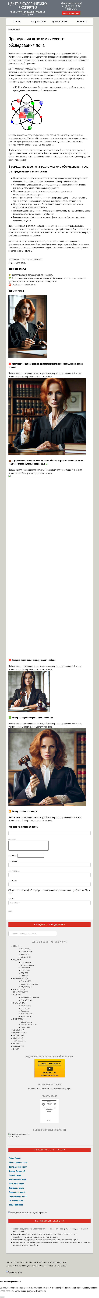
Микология (25, 954)
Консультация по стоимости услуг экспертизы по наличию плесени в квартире (47, 1234)
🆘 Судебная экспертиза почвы (22, 284)
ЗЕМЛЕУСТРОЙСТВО (20, 992)
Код (14, 839)
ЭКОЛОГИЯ (17, 946)
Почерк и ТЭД (26, 981)
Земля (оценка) (26, 1000)
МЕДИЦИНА (17, 959)
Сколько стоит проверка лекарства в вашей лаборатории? (55, 1240)
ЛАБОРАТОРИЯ (18, 1046)
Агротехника (25, 949)
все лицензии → (14, 1137)
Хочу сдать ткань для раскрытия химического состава (38, 1237)
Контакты (82, 21)
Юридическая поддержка (49, 924)
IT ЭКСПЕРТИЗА (19, 1003)
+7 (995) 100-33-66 (71, 6)
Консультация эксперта (49, 1220)
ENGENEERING (18, 1019)
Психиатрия (25, 968)
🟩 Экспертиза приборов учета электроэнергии (30, 717)
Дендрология (26, 957)
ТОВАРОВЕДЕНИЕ (19, 1041)
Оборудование (26, 1022)
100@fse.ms (71, 9)
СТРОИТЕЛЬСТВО (19, 989)
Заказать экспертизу (71, 13)
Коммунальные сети (28, 1025)
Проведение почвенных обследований (25, 259)
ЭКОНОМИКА (18, 1038)
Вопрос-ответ (38, 21)
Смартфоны (25, 1011)
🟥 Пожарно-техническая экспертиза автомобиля (31, 660)
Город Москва (15, 1158)
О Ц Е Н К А (17, 995)
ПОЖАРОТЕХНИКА (20, 1033)
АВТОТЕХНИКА (18, 1030)
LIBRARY (16, 1049)
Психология (25, 970)
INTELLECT (17, 1044)
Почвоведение (14, 29)
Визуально (10, 839)
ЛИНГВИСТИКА (18, 1035)
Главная (17, 21)
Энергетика (25, 1027)
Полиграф (24, 976)
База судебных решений (37, 1213)
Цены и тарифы (60, 21)
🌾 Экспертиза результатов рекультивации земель (30, 275)
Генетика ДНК (26, 962)
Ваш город (12, 880)
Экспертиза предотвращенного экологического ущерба (49, 1088)
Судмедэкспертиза (28, 965)
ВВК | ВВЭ (24, 973)
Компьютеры (26, 1006)
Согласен (2, 1296)
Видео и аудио (26, 987)
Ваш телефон (14, 871)
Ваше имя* (13, 861)
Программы (25, 1008)
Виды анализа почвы (17, 262)
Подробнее (41, 1291)
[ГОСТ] (49, 1122)
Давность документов (29, 984)
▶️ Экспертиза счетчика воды (22, 811)
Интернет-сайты (27, 1014)
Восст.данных (26, 1016)
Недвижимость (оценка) (30, 997)
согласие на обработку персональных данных (36, 890)
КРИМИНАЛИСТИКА (20, 979)
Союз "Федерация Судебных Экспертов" (49, 1265)
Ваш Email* (12, 855)
